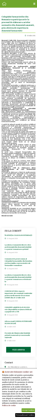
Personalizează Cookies (25, 415)
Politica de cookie (9, 405)
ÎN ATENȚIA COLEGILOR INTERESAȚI (18, 235)
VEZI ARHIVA (18, 350)
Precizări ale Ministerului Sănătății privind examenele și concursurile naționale (17, 335)
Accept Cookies (28, 410)
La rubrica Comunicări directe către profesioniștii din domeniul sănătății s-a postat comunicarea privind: (18, 247)
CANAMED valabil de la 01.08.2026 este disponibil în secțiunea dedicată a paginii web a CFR (18, 309)
